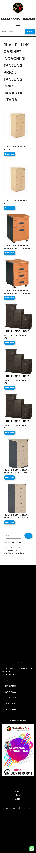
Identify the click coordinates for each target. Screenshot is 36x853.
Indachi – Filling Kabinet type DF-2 (17, 337)
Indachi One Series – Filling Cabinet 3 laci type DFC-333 (16, 471)
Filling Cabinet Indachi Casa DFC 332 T (17, 148)
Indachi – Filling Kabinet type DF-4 (17, 426)
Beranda (18, 791)
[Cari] (28, 536)
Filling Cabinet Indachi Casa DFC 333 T (17, 202)
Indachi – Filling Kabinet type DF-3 (17, 381)
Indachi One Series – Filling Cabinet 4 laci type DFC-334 (16, 516)
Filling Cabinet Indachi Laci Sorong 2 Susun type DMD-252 (17, 247)
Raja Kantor (27, 808)
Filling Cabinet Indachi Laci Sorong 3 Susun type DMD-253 (17, 292)
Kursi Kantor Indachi (18, 18)
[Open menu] (18, 26)
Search (29, 31)
